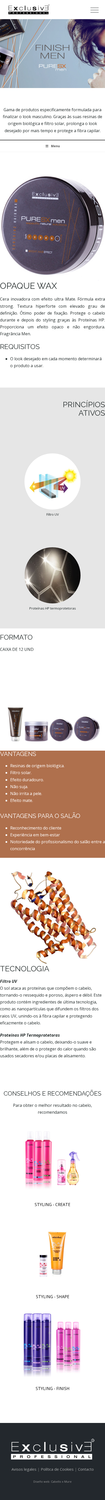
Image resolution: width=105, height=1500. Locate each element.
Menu (55, 146)
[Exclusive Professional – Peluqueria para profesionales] (28, 9)
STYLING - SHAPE (52, 1296)
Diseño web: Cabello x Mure (52, 1481)
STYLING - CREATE (52, 1204)
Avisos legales (23, 1469)
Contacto (86, 1469)
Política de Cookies (57, 1469)
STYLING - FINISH (53, 1388)
